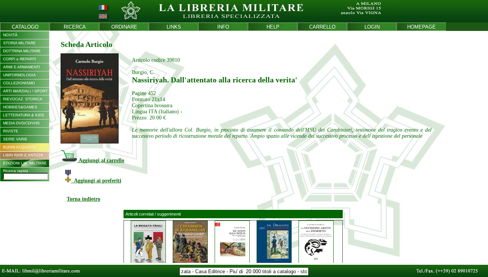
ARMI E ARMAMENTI (21, 67)
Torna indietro (83, 199)
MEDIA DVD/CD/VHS (21, 123)
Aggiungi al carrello (100, 160)
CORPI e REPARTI (19, 59)
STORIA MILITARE (19, 43)
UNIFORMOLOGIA (19, 75)
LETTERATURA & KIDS (23, 115)
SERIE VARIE (15, 139)
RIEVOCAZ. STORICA (22, 99)
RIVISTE (10, 131)
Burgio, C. (143, 72)
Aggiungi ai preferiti (96, 181)
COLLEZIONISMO (19, 83)
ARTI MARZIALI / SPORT (25, 91)
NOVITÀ (10, 35)
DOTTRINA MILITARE (22, 51)
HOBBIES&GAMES (20, 107)
